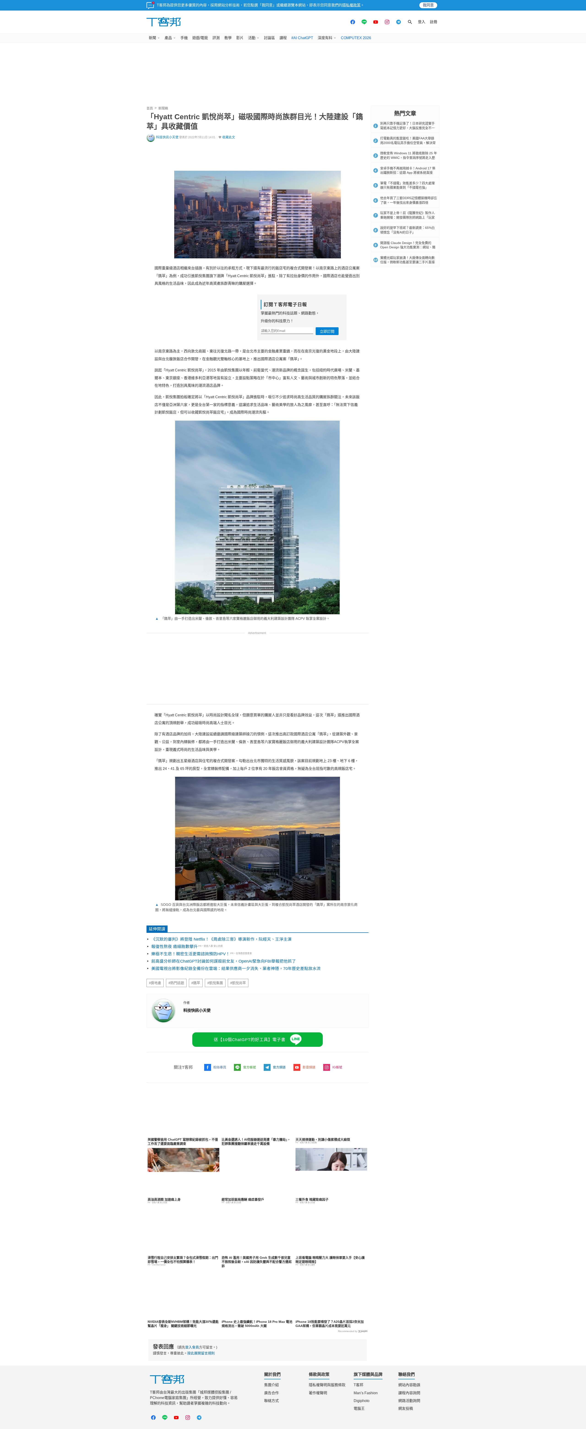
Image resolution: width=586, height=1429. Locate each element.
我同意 (428, 5)
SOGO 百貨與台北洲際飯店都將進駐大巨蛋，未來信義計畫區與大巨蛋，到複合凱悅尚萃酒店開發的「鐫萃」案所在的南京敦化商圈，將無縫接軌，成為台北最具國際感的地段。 (256, 907)
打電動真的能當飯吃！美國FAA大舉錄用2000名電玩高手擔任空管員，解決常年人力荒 (408, 142)
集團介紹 (271, 1385)
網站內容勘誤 (409, 1385)
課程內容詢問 (409, 1393)
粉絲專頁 (219, 1067)
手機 (184, 38)
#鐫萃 (195, 983)
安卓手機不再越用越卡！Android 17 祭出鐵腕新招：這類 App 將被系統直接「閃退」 (407, 172)
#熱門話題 (176, 983)
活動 (251, 38)
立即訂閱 (327, 331)
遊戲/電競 (200, 38)
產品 (168, 38)
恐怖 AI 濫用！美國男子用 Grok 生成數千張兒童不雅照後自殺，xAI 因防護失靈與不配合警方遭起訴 (257, 1262)
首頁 (149, 108)
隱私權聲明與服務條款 (327, 1385)
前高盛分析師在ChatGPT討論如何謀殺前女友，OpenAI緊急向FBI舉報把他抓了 (223, 961)
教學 (228, 38)
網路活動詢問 (409, 1401)
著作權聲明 (318, 1393)
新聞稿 (163, 108)
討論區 (269, 38)
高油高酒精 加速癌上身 (164, 1199)
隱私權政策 (351, 5)
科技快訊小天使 (167, 137)
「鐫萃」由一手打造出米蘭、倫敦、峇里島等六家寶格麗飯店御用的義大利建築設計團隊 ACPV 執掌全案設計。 (242, 618)
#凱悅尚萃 (238, 983)
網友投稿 (405, 1408)
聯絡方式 (271, 1401)
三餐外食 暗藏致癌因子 (312, 1199)
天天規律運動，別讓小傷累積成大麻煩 (323, 1139)
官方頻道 (279, 1067)
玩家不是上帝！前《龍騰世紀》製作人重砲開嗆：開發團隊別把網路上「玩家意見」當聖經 (407, 217)
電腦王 (359, 1408)
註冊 (433, 22)
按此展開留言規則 (201, 1353)
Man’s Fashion (366, 1393)
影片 (240, 38)
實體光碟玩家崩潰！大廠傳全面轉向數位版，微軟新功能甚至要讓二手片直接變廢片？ (407, 262)
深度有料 (325, 38)
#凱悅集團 (215, 983)
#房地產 (155, 983)
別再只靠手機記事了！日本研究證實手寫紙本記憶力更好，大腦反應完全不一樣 (407, 128)
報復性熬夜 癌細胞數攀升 (174, 946)
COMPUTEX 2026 (356, 38)
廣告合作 (271, 1393)
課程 (283, 38)
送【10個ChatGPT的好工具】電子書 (249, 1039)
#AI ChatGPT (302, 38)
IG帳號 (337, 1067)
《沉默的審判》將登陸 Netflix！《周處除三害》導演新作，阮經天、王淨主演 (221, 939)
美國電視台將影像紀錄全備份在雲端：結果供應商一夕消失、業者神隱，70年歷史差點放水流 (236, 968)
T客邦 (358, 1385)
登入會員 (192, 1347)
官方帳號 (249, 1067)
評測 (216, 38)
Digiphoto (361, 1401)
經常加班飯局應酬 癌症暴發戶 (243, 1199)
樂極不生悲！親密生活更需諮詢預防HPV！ (190, 954)
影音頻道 (309, 1067)
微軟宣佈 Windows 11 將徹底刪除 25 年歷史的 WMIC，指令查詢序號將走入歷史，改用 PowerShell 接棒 (408, 157)
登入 (421, 22)
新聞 (152, 38)
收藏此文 (228, 137)
